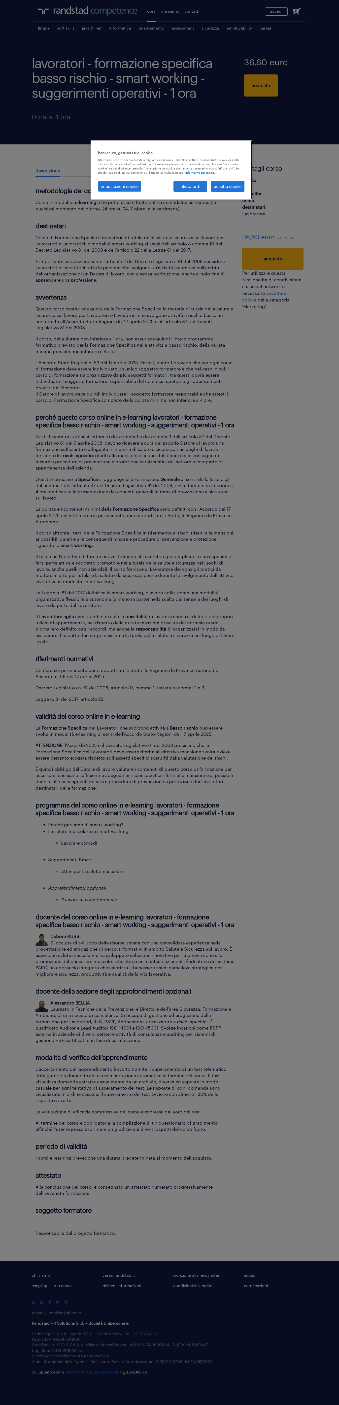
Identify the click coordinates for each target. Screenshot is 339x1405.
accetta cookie (227, 186)
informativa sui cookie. (200, 172)
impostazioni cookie (119, 186)
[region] (171, 170)
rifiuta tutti (190, 186)
